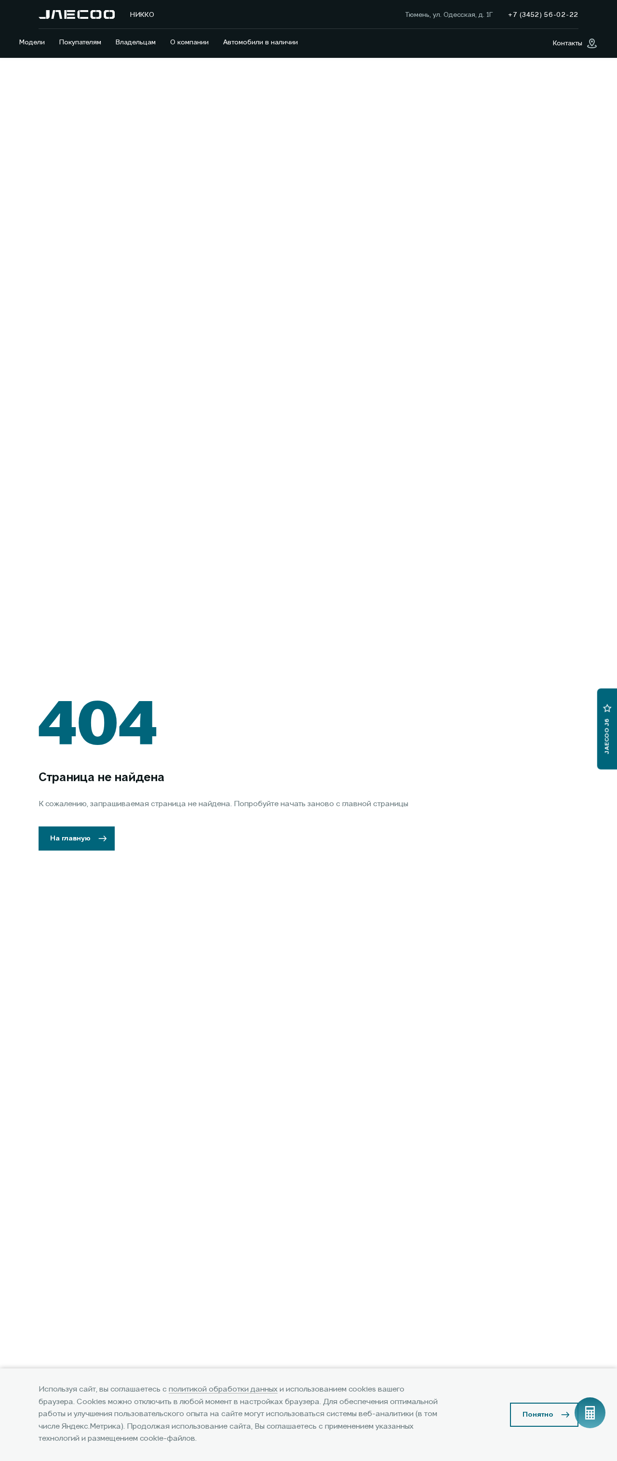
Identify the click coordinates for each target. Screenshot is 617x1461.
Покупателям (80, 42)
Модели (32, 42)
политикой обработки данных (223, 1389)
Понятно (538, 1414)
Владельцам (136, 42)
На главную (70, 838)
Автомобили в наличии (260, 42)
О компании (189, 42)
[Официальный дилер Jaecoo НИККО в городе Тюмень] (77, 14)
